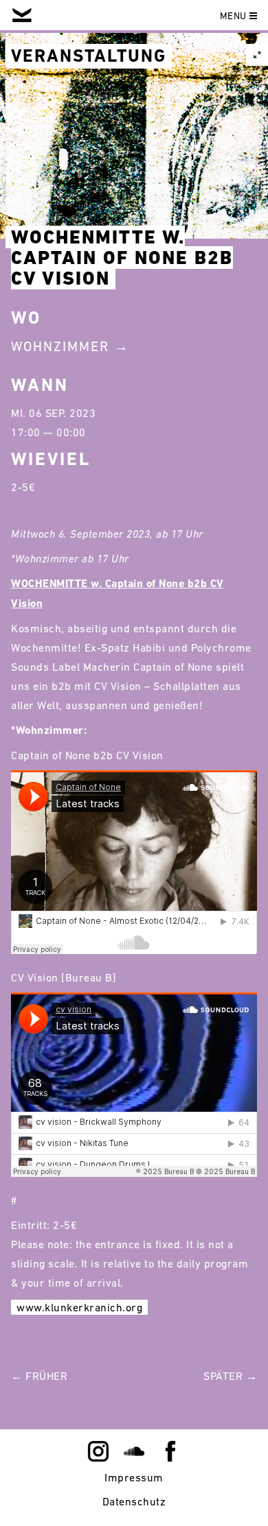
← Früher (39, 1376)
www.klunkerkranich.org (79, 1307)
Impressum (134, 1477)
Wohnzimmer (60, 346)
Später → (230, 1376)
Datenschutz (134, 1501)
